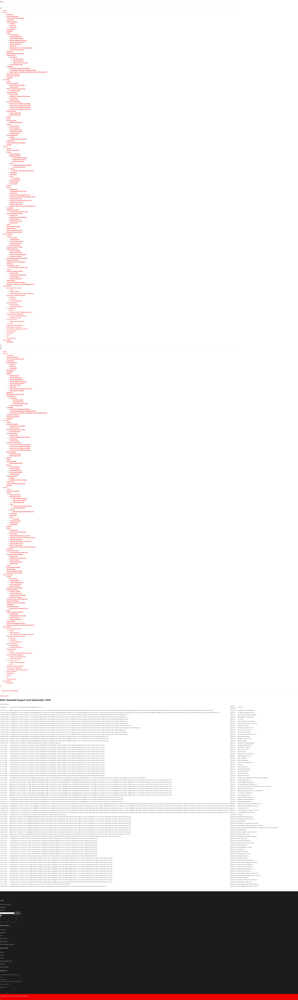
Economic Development (16, 301)
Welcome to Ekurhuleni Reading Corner (23, 170)
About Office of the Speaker (17, 85)
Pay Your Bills (13, 183)
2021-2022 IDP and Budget (17, 49)
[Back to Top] (0, 999)
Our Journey (10, 14)
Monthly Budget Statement (17, 42)
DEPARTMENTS (7, 286)
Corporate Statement (13, 16)
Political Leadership (12, 92)
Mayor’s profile (14, 94)
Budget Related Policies (16, 122)
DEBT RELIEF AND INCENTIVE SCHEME (20, 68)
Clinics (11, 163)
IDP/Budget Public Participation (18, 139)
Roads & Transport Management (15, 314)
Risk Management (14, 304)
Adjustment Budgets (15, 44)
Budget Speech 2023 (15, 113)
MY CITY (5, 12)
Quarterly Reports (15, 133)
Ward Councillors (14, 100)
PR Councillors (13, 98)
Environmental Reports (16, 131)
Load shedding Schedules (13, 226)
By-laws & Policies (11, 120)
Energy (11, 289)
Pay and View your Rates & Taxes (19, 211)
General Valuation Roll (16, 221)
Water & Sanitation (15, 154)
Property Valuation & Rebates (15, 213)
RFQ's (1, 935)
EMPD (11, 310)
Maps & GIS (10, 51)
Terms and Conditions (5, 904)
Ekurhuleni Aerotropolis (6, 961)
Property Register (14, 219)
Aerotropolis (13, 27)
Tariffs (8, 224)
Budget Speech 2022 (15, 115)
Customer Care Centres (13, 150)
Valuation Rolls (14, 273)
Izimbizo (12, 137)
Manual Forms (14, 222)
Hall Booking (13, 174)
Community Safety (11, 308)
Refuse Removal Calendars (20, 157)
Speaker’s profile (14, 87)
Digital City (13, 25)
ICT (7, 336)
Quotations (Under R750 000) (14, 247)
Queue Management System (7, 944)
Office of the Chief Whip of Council (16, 88)
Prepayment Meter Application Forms (20, 195)
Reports (9, 124)
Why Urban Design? (18, 59)
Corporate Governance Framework (16, 142)
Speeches (9, 144)
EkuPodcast (10, 342)
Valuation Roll (13, 215)
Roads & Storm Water (15, 317)
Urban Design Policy (18, 61)
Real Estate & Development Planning (16, 295)
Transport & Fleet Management (18, 316)
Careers (9, 148)
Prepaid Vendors (14, 182)
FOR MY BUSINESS (8, 234)
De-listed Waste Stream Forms (18, 191)
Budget (9, 33)
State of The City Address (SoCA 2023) (20, 107)
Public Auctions (11, 280)
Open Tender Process (15, 243)
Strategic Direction (12, 21)
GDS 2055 (12, 23)
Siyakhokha (10, 208)
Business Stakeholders (13, 260)
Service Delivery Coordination (14, 327)
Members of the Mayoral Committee (20, 96)
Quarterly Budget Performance (18, 40)
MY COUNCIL (6, 79)
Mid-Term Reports (15, 126)
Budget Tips (13, 46)
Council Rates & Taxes (13, 209)
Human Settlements (15, 180)
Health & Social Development (17, 321)
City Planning (13, 299)
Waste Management (15, 155)
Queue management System (14, 230)
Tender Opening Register (16, 241)
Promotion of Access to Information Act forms (22, 196)
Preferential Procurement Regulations (17, 258)
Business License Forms (16, 204)
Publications (10, 263)
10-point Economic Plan (16, 64)
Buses (11, 176)
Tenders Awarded (14, 239)
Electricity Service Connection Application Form (22, 206)
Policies (9, 118)
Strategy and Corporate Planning (15, 325)
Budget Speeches (14, 35)
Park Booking (13, 172)
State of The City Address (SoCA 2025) (20, 103)
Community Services (12, 319)
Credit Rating (10, 20)
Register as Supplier (15, 250)
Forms (8, 187)
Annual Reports (11, 29)
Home (3, 690)
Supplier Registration (12, 249)
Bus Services (16, 178)
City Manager (10, 332)
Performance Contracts (13, 75)
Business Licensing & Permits (14, 232)
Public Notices (10, 141)
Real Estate (12, 297)
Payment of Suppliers (15, 256)
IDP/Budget (10, 31)
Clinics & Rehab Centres (19, 167)
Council (9, 81)
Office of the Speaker (12, 83)
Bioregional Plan (11, 228)
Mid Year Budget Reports (16, 38)
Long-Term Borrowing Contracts (15, 18)
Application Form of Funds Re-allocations (21, 48)
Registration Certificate (13, 74)
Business (7, 690)
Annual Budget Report (16, 36)
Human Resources (11, 338)
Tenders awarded (14, 690)
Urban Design (13, 57)
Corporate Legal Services (16, 306)
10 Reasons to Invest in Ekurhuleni (16, 262)
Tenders (9, 235)
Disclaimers (10, 77)
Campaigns (10, 66)
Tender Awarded (4, 967)
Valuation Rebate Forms (16, 202)
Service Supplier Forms (16, 198)
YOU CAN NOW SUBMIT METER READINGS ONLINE (23, 70)
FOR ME (5, 146)
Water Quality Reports (16, 129)
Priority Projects (11, 55)
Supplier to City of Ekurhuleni (18, 254)
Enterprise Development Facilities (16, 282)
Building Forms (14, 189)
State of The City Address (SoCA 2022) (20, 109)
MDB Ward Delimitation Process (15, 53)
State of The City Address (14, 102)
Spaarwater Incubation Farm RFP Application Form (20, 284)
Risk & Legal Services (12, 302)
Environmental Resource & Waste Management (22, 293)
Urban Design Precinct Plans (20, 62)
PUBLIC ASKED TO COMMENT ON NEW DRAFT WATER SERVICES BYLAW (28, 72)
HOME (4, 10)
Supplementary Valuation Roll (18, 217)
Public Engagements (12, 135)
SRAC (11, 323)
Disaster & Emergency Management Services (21, 312)
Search (2, 910)
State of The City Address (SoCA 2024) (20, 105)
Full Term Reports (14, 128)
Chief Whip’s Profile (15, 90)
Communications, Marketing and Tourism (17, 329)
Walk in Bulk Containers (19, 159)
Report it (9, 185)
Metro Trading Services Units (14, 288)
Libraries (12, 168)
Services (9, 152)
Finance (9, 334)
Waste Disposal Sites (18, 161)
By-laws (9, 116)
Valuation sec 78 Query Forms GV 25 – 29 (21, 200)
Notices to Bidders (15, 245)
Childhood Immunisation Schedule (22, 165)
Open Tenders (13, 237)
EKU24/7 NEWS (7, 340)
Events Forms (13, 193)
